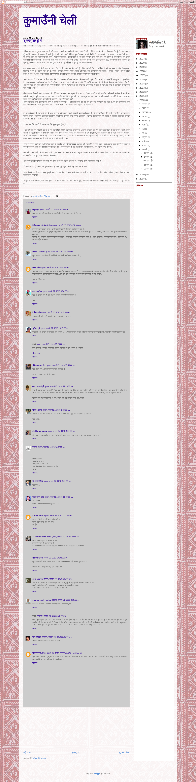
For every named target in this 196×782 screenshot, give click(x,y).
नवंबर (144, 108)
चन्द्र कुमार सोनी (38, 497)
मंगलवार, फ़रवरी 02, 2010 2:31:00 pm (51, 616)
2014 (142, 83)
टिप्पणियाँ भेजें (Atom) (38, 758)
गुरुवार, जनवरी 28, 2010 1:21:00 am (58, 515)
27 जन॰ (147, 157)
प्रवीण (34, 447)
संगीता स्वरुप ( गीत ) (39, 365)
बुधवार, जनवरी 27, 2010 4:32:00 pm (61, 431)
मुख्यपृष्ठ (75, 752)
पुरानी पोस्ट (124, 752)
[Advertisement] (76, 729)
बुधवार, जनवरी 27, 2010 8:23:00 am (54, 209)
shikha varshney (39, 431)
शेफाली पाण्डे (158, 41)
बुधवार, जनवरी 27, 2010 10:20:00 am (51, 344)
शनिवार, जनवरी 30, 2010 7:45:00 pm (58, 579)
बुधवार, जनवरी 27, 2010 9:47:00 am (56, 312)
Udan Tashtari (38, 252)
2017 (142, 75)
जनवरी (145, 149)
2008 (142, 179)
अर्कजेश (35, 558)
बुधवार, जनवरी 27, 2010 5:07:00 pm (51, 447)
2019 (142, 67)
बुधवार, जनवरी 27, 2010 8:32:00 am (67, 225)
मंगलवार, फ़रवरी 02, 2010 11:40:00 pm (57, 637)
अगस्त (145, 120)
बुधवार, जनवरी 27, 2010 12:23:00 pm (59, 386)
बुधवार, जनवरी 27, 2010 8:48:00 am (55, 267)
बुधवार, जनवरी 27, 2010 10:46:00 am (61, 365)
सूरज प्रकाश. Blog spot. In (43, 653)
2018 (142, 71)
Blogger (97, 774)
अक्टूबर (145, 112)
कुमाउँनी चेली (50, 20)
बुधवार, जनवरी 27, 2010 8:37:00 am (59, 252)
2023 (142, 58)
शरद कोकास (36, 637)
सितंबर (145, 116)
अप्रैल (145, 137)
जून (143, 129)
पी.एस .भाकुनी (37, 410)
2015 (142, 79)
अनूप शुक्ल (35, 209)
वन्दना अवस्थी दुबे (38, 386)
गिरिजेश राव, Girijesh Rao (42, 225)
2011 (142, 96)
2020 (142, 63)
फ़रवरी (145, 145)
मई (143, 133)
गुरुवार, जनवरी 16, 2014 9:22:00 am (68, 653)
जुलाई (144, 124)
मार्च (143, 141)
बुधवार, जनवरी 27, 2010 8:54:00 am (56, 291)
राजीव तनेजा (36, 267)
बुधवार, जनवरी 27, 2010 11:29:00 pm (59, 497)
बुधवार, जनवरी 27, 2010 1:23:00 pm (56, 410)
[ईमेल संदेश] (56, 196)
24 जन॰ (147, 165)
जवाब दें (34, 217)
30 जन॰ (147, 153)
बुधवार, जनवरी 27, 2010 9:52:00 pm (57, 481)
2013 (142, 88)
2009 (142, 174)
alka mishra (37, 579)
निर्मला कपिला (37, 312)
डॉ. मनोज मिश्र (37, 481)
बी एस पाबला (36, 353)
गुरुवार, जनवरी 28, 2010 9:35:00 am (65, 537)
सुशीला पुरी (36, 328)
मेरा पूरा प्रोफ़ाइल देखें (156, 46)
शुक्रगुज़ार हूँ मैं (148, 160)
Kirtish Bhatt (37, 515)
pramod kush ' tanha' (41, 600)
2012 (142, 92)
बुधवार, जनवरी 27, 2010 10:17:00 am (55, 328)
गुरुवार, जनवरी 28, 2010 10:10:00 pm (52, 558)
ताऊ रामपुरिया (37, 291)
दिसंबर (145, 104)
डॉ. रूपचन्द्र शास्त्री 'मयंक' (41, 537)
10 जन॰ (147, 169)
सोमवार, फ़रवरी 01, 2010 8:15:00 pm (66, 600)
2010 (142, 100)
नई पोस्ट (27, 752)
